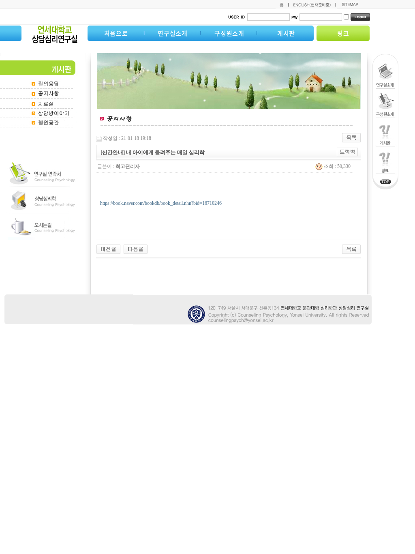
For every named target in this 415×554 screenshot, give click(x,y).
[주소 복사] (347, 152)
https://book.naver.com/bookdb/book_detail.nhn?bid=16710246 (161, 203)
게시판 (286, 33)
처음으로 (116, 33)
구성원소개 (229, 33)
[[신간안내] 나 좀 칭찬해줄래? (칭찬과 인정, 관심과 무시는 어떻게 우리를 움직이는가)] (108, 248)
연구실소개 (173, 33)
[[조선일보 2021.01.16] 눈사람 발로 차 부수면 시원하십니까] (135, 248)
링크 (343, 33)
